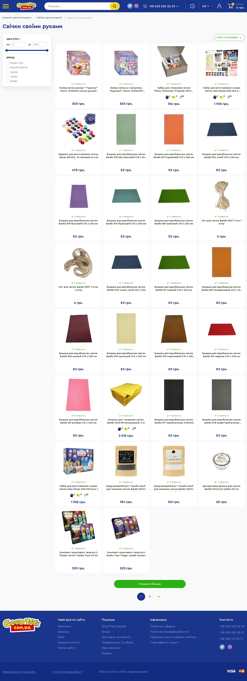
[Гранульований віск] (126, 461)
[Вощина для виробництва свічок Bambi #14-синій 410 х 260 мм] (221, 129)
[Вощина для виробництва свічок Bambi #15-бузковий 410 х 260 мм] (78, 196)
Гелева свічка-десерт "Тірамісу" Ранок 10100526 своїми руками (78, 89)
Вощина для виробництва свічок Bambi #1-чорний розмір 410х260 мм (174, 422)
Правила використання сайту (19, 672)
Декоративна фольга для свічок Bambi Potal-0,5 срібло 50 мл (221, 487)
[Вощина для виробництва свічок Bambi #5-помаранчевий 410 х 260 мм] (221, 262)
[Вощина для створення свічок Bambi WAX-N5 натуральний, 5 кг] (126, 395)
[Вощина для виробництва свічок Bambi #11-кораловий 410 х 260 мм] (173, 129)
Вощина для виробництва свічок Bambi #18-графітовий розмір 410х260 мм (221, 422)
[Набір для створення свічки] (173, 63)
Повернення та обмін (117, 642)
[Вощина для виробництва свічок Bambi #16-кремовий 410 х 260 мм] (126, 328)
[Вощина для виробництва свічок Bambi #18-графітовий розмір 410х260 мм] (221, 395)
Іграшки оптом (69, 642)
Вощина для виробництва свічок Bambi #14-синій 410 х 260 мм (221, 156)
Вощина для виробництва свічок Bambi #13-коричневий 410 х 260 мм (174, 355)
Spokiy (14, 72)
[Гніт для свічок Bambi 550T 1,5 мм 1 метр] (78, 262)
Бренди (63, 631)
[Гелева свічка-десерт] (78, 63)
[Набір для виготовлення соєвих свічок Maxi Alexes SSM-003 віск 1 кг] (78, 461)
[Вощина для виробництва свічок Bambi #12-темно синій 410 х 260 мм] (126, 262)
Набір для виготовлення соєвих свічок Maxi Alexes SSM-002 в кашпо (221, 90)
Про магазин (111, 647)
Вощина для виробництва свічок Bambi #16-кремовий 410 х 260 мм (126, 355)
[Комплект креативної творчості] (78, 527)
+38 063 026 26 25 (232, 626)
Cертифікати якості (164, 642)
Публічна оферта (162, 626)
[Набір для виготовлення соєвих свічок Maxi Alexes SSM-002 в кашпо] (221, 63)
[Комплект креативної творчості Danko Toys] (126, 527)
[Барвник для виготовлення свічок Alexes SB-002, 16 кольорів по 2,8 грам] (78, 129)
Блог (61, 637)
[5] (174, 97)
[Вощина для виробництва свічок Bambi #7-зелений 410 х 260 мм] (173, 262)
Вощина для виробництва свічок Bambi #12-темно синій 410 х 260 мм (126, 289)
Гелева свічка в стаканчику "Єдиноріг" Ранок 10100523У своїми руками (126, 90)
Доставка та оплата (116, 637)
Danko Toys (16, 63)
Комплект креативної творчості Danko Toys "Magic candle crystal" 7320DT (126, 554)
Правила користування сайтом (173, 637)
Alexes (13, 76)
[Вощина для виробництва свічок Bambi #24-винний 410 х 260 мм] (78, 328)
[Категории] (6, 6)
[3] (167, 97)
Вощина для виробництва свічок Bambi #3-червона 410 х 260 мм (221, 355)
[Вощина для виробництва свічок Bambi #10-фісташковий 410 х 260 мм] (126, 129)
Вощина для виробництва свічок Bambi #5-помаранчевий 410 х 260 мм (222, 289)
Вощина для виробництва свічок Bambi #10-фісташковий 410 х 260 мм (126, 156)
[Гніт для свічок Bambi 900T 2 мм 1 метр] (221, 196)
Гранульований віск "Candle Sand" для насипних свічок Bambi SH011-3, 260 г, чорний (126, 488)
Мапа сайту (66, 647)
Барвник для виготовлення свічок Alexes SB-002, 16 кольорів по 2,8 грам (78, 156)
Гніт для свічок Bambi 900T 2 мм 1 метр (221, 222)
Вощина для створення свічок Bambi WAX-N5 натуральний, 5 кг (126, 421)
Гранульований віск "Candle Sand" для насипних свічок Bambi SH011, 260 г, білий (174, 488)
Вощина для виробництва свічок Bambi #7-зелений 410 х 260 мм (174, 288)
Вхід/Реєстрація (114, 626)
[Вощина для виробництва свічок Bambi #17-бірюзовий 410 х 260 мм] (126, 196)
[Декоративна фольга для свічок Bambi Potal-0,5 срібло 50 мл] (221, 461)
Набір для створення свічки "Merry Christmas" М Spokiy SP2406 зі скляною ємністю (174, 90)
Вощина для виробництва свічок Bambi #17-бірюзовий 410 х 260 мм (126, 222)
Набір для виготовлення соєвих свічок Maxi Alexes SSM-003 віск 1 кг (78, 488)
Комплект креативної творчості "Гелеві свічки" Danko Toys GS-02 (78, 554)
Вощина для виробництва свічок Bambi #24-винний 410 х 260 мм (78, 355)
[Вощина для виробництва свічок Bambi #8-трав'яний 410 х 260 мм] (173, 196)
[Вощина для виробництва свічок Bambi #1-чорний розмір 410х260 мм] (173, 395)
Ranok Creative (19, 67)
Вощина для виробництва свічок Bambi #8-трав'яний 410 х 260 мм (173, 222)
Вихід (106, 631)
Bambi (13, 81)
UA (204, 6)
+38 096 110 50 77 (232, 638)
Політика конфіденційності (169, 631)
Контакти (64, 626)
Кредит (107, 653)
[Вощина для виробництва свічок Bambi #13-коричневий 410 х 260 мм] (173, 328)
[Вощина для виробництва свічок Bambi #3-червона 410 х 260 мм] (221, 328)
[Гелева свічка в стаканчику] (126, 63)
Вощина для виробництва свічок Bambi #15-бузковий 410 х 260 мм (78, 222)
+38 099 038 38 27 (232, 632)
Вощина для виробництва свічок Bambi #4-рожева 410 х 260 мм (78, 421)
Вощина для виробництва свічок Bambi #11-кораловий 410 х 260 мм (174, 156)
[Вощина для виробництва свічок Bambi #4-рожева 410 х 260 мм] (78, 395)
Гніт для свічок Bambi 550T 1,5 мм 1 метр (78, 288)
